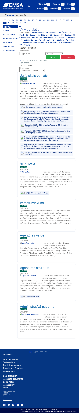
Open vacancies (10, 359)
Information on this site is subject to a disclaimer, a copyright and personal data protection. (49, 411)
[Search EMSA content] (29, 6)
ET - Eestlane (66, 35)
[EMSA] (13, 6)
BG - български (38, 32)
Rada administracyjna (10, 38)
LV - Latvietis (36, 40)
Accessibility (9, 385)
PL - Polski (70, 40)
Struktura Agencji (9, 34)
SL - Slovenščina (65, 42)
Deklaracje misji (8, 46)
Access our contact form (7, 400)
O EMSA (6, 31)
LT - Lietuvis (25, 40)
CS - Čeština (62, 32)
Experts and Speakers (13, 368)
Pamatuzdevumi (32, 203)
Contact (5, 388)
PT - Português (26, 42)
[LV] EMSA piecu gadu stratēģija (37, 193)
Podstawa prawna (9, 50)
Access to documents (13, 379)
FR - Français (37, 37)
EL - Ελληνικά (43, 35)
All (20, 61)
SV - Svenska (24, 45)
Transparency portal (9, 371)
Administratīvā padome (37, 306)
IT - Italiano (70, 37)
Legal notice (8, 382)
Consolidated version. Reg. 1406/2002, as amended (44, 107)
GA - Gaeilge (48, 37)
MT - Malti (46, 40)
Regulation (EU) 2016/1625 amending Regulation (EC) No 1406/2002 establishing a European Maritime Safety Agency (47, 112)
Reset (69, 57)
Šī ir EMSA (27, 164)
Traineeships (9, 362)
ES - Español (55, 35)
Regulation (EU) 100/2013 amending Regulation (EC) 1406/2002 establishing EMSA (46, 126)
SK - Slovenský (51, 42)
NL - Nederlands (58, 40)
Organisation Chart (32, 296)
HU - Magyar (59, 37)
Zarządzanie (7, 42)
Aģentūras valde (32, 235)
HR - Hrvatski (51, 32)
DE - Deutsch (31, 35)
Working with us (8, 354)
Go (54, 57)
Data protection (10, 376)
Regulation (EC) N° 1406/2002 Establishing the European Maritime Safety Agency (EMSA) (47, 132)
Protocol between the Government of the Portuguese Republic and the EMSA (49, 153)
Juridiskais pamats (34, 75)
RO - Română (38, 42)
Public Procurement (12, 365)
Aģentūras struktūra (34, 268)
